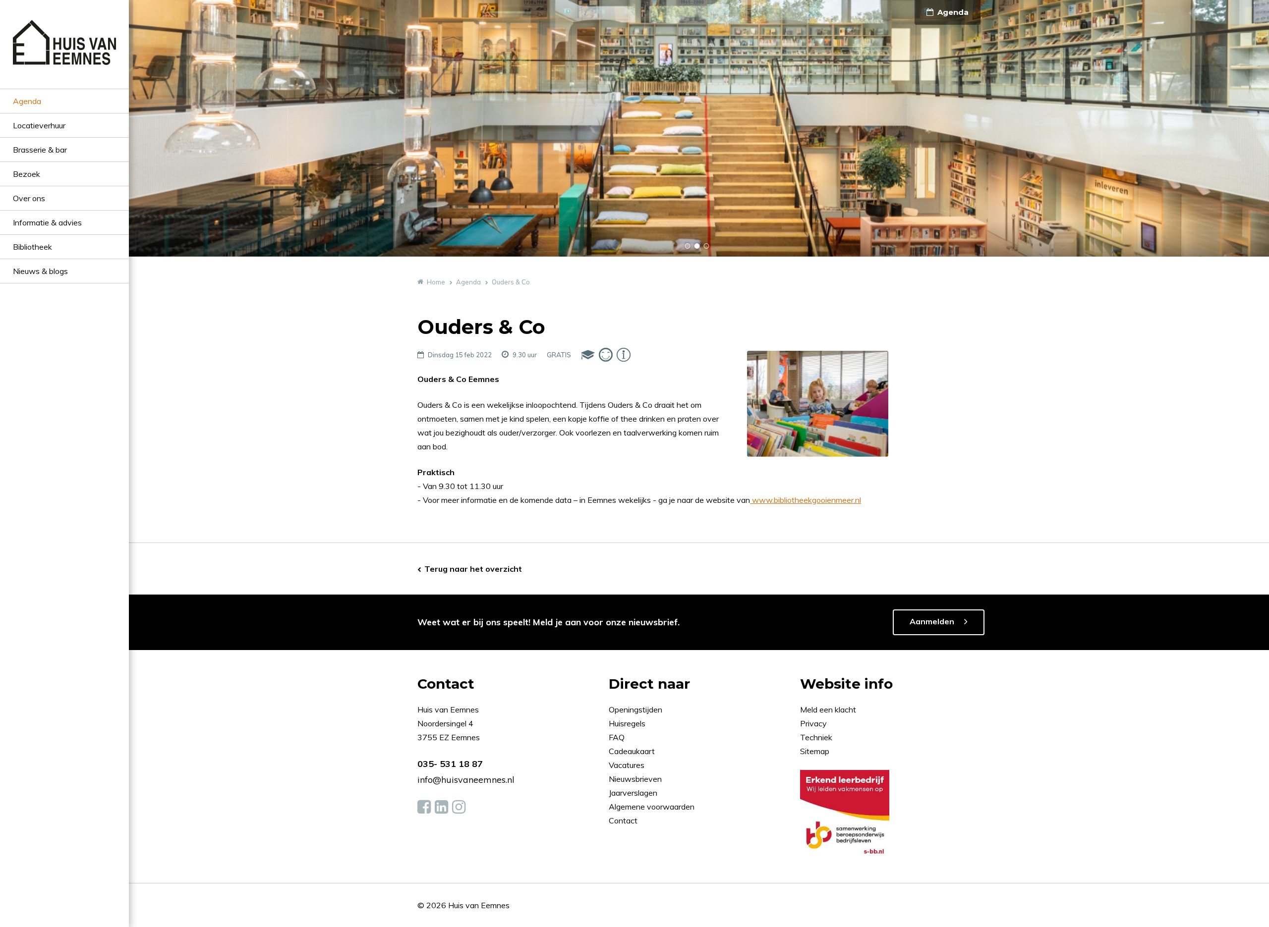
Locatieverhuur (39, 125)
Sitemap (814, 751)
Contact (623, 820)
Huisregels (628, 723)
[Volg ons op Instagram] (458, 807)
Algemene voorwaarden (651, 807)
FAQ (618, 737)
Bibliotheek (32, 247)
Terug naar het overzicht (473, 569)
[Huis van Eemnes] (64, 54)
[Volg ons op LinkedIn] (441, 807)
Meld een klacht (828, 709)
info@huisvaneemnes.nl (466, 779)
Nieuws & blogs (40, 271)
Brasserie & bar (40, 150)
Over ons (29, 198)
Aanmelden (932, 621)
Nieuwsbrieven (636, 779)
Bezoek (26, 174)
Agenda (27, 101)
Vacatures (626, 765)
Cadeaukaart (633, 751)
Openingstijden (635, 709)
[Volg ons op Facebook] (424, 807)
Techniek (816, 737)
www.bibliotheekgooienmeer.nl (805, 500)
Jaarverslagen (634, 793)
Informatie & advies (47, 222)
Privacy (813, 723)
